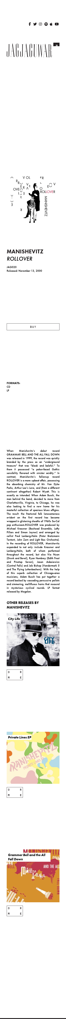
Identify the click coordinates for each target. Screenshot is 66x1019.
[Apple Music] (51, 24)
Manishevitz (25, 251)
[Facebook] (30, 24)
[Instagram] (40, 24)
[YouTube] (57, 24)
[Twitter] (35, 24)
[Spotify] (46, 24)
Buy (33, 326)
